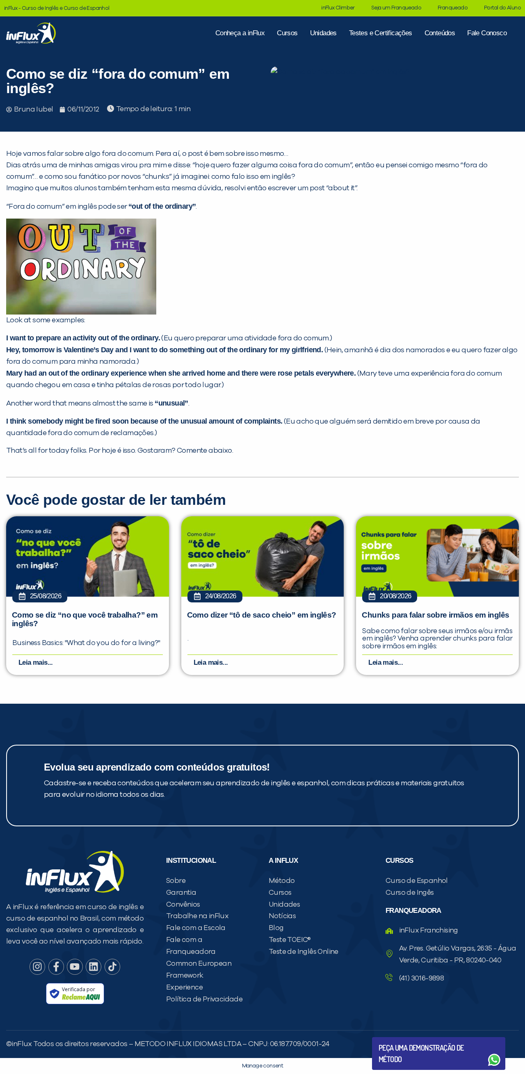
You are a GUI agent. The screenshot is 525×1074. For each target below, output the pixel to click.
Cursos (287, 33)
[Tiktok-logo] (112, 966)
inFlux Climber (338, 8)
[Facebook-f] (56, 966)
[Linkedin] (93, 966)
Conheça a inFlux (240, 33)
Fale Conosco (487, 33)
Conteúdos (440, 33)
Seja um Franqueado (396, 8)
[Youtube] (74, 966)
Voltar (397, 1040)
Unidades (323, 33)
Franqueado (453, 8)
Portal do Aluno (502, 8)
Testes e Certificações (380, 33)
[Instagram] (37, 966)
